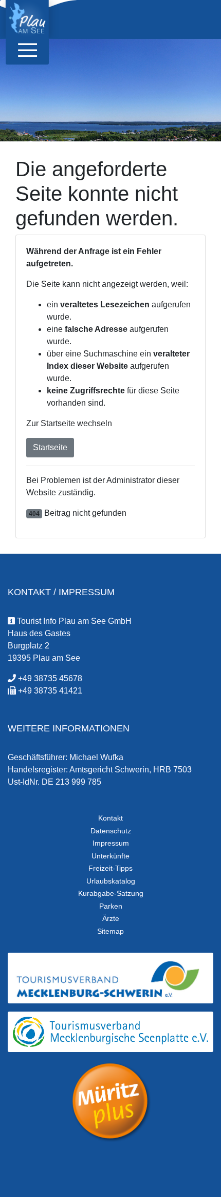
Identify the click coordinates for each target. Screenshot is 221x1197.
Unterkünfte (110, 856)
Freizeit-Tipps (110, 868)
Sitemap (110, 931)
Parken (110, 906)
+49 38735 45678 (50, 678)
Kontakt (110, 818)
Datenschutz (110, 831)
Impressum (111, 843)
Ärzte (110, 918)
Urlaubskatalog (110, 881)
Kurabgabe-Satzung (110, 893)
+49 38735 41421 (50, 690)
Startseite (50, 447)
